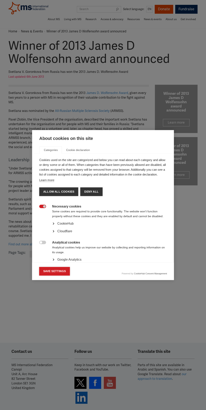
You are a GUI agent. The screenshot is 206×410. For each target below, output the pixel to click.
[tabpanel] (103, 235)
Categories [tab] (51, 150)
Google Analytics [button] (69, 259)
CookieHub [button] (65, 223)
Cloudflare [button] (64, 231)
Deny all (91, 191)
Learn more (46, 180)
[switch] (40, 207)
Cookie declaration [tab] (78, 150)
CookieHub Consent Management (150, 273)
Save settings (54, 271)
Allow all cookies (58, 191)
